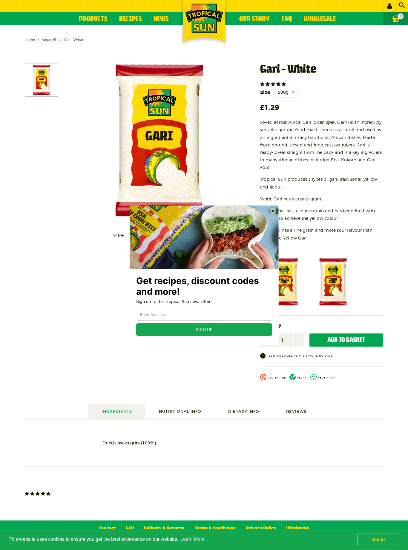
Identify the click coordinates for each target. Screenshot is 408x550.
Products (93, 19)
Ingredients (117, 411)
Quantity (270, 325)
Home (30, 40)
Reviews (296, 411)
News (161, 19)
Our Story (254, 19)
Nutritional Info (180, 411)
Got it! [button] (378, 539)
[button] (273, 84)
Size (265, 92)
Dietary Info (243, 411)
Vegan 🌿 (49, 40)
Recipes (130, 19)
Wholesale (320, 19)
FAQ (287, 19)
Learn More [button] (192, 539)
